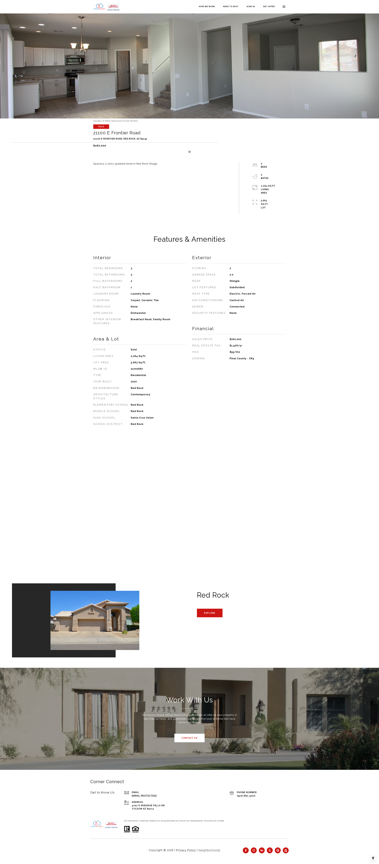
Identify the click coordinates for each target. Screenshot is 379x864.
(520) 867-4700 (246, 796)
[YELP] (270, 850)
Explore (209, 613)
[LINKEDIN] (262, 850)
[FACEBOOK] (246, 850)
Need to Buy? (231, 6)
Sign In (251, 6)
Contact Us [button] (189, 738)
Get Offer (269, 6)
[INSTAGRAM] (254, 850)
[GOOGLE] (278, 850)
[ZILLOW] (286, 850)
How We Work (207, 6)
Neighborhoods (209, 850)
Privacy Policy (186, 850)
